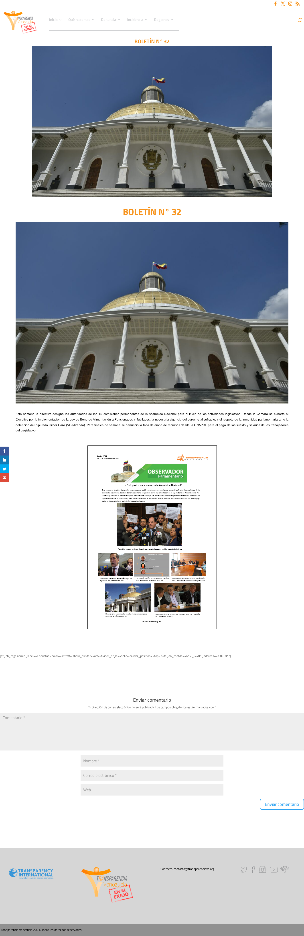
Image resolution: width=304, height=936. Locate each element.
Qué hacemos (79, 20)
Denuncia (108, 20)
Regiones (161, 20)
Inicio (53, 20)
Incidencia (135, 20)
